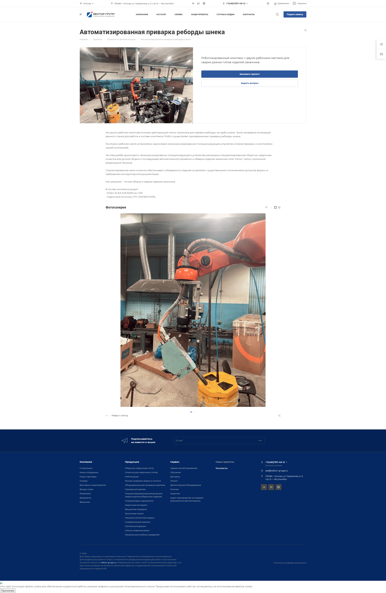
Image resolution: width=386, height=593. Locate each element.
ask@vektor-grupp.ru (276, 470)
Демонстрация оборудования (185, 485)
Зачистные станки (134, 513)
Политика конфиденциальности (289, 563)
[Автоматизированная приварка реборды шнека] (136, 85)
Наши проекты (225, 461)
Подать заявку (295, 14)
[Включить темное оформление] (268, 3)
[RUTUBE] (198, 3)
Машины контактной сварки (139, 517)
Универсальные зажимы (137, 522)
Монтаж (174, 489)
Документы (85, 498)
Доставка (175, 476)
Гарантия (175, 493)
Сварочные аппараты (136, 505)
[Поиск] (277, 14)
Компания (86, 461)
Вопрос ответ (86, 489)
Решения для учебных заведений (142, 534)
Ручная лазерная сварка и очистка (143, 481)
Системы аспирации (135, 526)
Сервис (174, 461)
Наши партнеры (88, 476)
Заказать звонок (273, 465)
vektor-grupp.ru (109, 562)
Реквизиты (85, 493)
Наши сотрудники (89, 472)
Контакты (222, 468)
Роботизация (132, 476)
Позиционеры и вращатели (139, 501)
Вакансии (85, 502)
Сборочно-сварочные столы (139, 468)
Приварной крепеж (135, 489)
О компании (86, 468)
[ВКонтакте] (193, 3)
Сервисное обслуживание (183, 468)
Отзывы (84, 481)
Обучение (175, 472)
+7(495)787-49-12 (235, 3)
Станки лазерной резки (137, 530)
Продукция (132, 461)
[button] (191, 411)
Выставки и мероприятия (93, 485)
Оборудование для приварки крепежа (145, 485)
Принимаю (7, 590)
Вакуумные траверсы (136, 509)
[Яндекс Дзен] (204, 3)
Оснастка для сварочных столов (141, 472)
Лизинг (174, 481)
